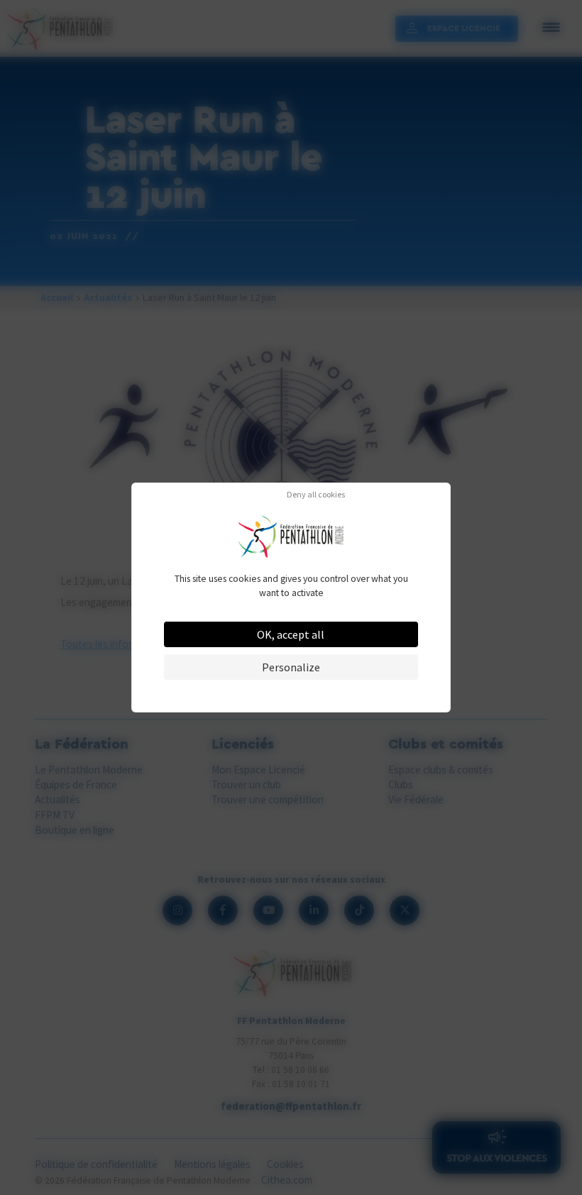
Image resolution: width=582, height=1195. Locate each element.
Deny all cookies (316, 494)
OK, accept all (290, 634)
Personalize (291, 667)
